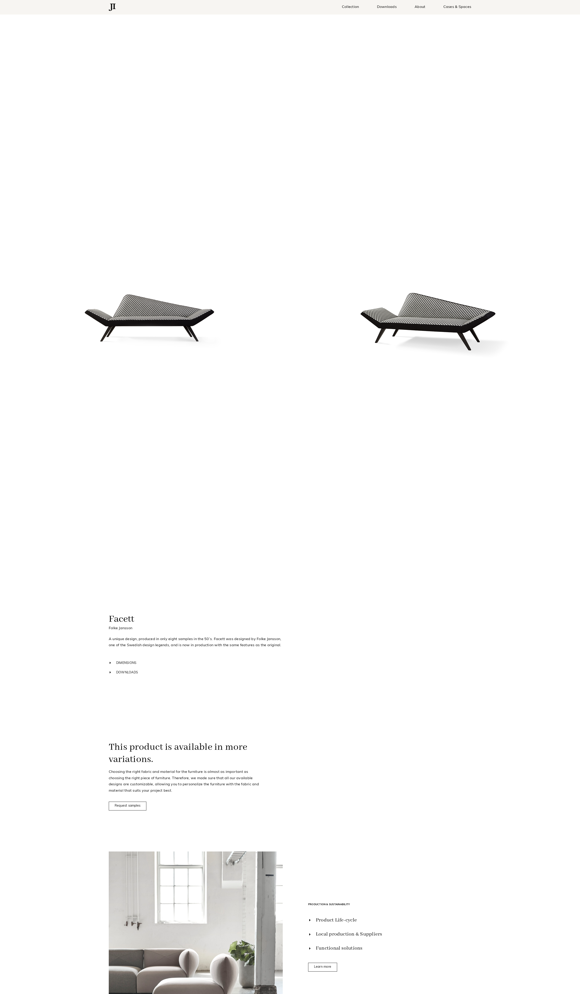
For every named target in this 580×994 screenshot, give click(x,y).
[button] (290, 663)
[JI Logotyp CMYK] (112, 5)
